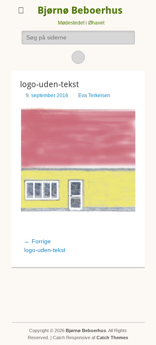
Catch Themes (112, 337)
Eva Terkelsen (94, 95)
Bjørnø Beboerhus (80, 10)
